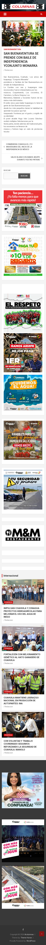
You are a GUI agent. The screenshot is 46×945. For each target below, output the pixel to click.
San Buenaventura (12, 49)
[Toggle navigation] (5, 14)
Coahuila (8, 602)
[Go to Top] (41, 933)
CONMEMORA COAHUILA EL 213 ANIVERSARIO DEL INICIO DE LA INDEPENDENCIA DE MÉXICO (19, 147)
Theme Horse (26, 938)
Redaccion (9, 70)
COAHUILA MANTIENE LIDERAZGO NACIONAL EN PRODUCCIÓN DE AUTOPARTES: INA (21, 700)
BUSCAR (7, 170)
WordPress (30, 941)
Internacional (11, 575)
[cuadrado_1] (23, 191)
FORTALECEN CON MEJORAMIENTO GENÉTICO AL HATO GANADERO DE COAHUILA (22, 657)
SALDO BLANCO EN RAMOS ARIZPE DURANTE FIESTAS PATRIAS (25, 158)
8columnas (29, 934)
